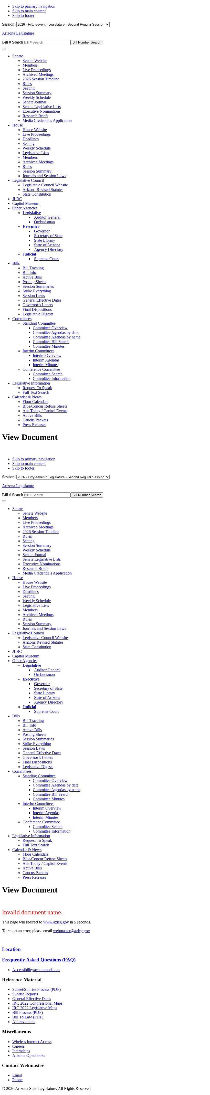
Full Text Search (36, 392)
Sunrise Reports (25, 994)
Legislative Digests (38, 314)
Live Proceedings (37, 70)
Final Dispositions (37, 309)
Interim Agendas (46, 360)
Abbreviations (23, 1021)
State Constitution (37, 194)
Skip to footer (23, 15)
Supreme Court (46, 259)
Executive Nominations (41, 111)
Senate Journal (34, 102)
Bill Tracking (33, 268)
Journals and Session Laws (44, 176)
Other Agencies (24, 208)
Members (30, 65)
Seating (29, 88)
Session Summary (37, 93)
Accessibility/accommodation (36, 970)
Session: (9, 24)
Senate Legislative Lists (42, 106)
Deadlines (31, 139)
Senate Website (35, 60)
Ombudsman (44, 222)
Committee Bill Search (51, 341)
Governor (42, 231)
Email (17, 1075)
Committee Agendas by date (55, 332)
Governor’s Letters (38, 305)
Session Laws (34, 295)
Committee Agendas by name (56, 337)
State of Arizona (47, 245)
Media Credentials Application (47, 120)
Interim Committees (38, 351)
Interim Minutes (45, 365)
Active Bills (32, 277)
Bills (16, 263)
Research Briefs (35, 116)
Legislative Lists (36, 153)
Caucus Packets (35, 420)
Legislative (32, 212)
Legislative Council (28, 180)
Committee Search (47, 374)
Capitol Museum (25, 203)
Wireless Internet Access (31, 1041)
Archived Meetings (38, 74)
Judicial (29, 254)
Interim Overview (47, 355)
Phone (17, 1080)
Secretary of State (48, 235)
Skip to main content (29, 11)
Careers (18, 1046)
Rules (27, 83)
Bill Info (29, 272)
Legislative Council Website (45, 185)
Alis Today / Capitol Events (45, 411)
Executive (31, 226)
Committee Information (51, 378)
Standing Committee (39, 323)
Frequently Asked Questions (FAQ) (39, 959)
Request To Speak (37, 388)
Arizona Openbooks (28, 1055)
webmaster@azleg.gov (71, 931)
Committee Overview (50, 328)
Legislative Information (31, 383)
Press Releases (34, 424)
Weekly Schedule (37, 97)
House (17, 125)
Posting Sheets (34, 282)
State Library (44, 240)
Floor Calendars (35, 401)
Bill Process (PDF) (27, 1012)
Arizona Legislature (18, 33)
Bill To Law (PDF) (27, 1017)
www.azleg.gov (56, 922)
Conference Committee (41, 369)
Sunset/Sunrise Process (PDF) (36, 989)
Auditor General (47, 217)
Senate (17, 56)
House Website (35, 129)
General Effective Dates (42, 300)
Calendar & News (26, 397)
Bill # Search (12, 42)
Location (11, 949)
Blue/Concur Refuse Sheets (45, 406)
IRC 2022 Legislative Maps (34, 1008)
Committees (22, 318)
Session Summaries (38, 286)
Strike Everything (37, 291)
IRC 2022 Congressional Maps (37, 1003)
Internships (21, 1051)
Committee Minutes (49, 346)
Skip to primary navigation (33, 6)
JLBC (17, 199)
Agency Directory (48, 249)
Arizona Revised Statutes (43, 189)
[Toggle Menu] (4, 48)
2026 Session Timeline (41, 79)
